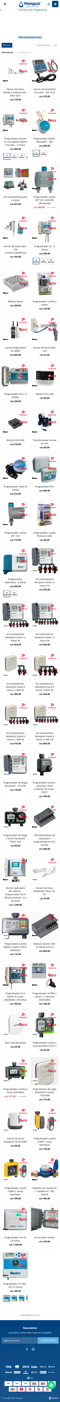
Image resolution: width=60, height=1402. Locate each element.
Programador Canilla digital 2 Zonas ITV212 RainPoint (15, 947)
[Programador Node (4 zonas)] (15, 468)
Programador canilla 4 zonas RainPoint (15, 1091)
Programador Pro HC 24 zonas (15, 1239)
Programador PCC (44, 486)
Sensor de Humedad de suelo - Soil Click (45, 91)
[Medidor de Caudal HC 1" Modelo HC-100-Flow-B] (45, 1170)
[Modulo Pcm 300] (45, 376)
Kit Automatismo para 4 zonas (15, 198)
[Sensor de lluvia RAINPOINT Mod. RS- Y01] (45, 870)
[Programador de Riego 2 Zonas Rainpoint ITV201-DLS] (15, 817)
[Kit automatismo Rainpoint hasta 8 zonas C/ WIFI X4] (45, 666)
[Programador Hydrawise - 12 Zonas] (14, 594)
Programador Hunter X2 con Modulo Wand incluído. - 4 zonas (15, 141)
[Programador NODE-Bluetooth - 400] (43, 153)
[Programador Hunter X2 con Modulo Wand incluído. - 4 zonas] (15, 121)
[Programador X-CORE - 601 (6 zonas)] (21, 1298)
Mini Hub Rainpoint (15, 1042)
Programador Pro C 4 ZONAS (15, 395)
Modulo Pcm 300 (44, 394)
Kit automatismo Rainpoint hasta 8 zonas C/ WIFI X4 (44, 687)
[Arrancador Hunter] (45, 1220)
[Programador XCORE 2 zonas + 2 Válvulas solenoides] (45, 975)
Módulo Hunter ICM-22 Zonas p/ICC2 (45, 945)
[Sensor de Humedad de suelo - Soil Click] (45, 71)
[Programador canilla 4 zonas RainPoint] (15, 1071)
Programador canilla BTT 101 (15, 534)
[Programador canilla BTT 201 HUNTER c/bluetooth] (45, 179)
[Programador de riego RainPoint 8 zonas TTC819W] (45, 1071)
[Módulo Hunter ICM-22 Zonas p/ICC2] (45, 926)
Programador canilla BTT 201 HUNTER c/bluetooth (45, 200)
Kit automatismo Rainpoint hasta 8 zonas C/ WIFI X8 (44, 736)
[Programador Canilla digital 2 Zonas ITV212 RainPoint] (15, 926)
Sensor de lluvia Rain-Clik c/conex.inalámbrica (15, 249)
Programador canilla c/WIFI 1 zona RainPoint (45, 1141)
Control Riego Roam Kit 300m (15, 349)
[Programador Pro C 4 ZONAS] (15, 376)
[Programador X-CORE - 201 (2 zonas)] (15, 1266)
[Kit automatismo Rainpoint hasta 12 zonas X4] (45, 561)
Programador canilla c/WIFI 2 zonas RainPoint (15, 1191)
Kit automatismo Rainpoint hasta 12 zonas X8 (45, 637)
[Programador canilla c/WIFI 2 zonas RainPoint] (15, 1170)
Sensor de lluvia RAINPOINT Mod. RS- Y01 (44, 891)
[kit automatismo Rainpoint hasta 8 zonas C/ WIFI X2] (15, 666)
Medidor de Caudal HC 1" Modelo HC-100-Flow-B (44, 1191)
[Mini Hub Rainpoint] (15, 1025)
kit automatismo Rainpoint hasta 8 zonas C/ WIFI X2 (15, 687)
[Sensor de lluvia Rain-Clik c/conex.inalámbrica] (15, 228)
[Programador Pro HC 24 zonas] (15, 1220)
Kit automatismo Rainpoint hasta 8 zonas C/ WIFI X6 (15, 736)
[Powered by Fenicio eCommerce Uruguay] (53, 1398)
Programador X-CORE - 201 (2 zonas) (15, 1285)
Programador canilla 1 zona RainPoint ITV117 (44, 1044)
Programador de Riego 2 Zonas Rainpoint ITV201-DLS (15, 838)
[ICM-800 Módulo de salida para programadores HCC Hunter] (45, 817)
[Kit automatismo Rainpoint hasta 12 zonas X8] (45, 616)
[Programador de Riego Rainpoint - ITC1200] (15, 765)
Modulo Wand (15, 301)
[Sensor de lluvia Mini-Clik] (45, 330)
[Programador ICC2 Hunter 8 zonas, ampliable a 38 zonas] (15, 975)
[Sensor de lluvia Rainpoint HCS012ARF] (15, 1121)
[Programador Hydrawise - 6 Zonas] (15, 561)
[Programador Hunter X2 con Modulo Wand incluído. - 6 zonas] (14, 156)
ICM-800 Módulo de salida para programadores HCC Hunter (45, 840)
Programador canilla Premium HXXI (45, 534)
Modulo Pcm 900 (15, 440)
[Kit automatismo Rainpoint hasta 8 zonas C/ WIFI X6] (15, 715)
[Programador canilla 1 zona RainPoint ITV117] (45, 1025)
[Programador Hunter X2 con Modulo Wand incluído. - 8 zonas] (21, 156)
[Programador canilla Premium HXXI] (45, 515)
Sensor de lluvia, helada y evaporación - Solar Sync (15, 92)
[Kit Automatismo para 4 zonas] (15, 179)
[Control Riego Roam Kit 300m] (15, 330)
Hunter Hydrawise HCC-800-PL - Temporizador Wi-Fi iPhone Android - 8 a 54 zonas (15, 894)
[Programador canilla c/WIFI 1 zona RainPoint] (45, 1121)
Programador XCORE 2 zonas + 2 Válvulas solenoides (44, 996)
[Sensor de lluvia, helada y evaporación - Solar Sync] (15, 71)
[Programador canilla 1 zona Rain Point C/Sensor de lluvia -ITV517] (45, 765)
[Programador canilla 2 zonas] (45, 283)
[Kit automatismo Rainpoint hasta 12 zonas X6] (15, 616)
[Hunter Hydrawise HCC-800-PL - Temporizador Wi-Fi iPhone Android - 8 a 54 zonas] (15, 870)
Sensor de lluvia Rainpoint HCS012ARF (15, 1140)
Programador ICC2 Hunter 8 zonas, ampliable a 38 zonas (15, 996)
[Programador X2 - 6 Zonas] (45, 228)
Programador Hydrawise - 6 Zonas (15, 581)
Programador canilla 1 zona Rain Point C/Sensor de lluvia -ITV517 (44, 787)
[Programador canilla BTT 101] (15, 515)
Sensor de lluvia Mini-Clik (44, 349)
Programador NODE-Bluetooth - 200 (45, 140)
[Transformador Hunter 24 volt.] (45, 422)
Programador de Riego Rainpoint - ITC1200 (15, 784)
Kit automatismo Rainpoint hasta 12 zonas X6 (15, 637)
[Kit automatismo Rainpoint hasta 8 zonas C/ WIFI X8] (45, 715)
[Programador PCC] (45, 468)
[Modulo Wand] (15, 283)
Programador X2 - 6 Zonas (44, 248)
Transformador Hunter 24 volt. (44, 442)
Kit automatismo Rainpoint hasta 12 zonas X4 (45, 582)
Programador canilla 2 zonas (44, 303)
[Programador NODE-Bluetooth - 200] (45, 121)
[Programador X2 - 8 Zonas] (43, 261)
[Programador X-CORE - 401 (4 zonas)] (14, 1298)
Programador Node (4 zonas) (15, 488)
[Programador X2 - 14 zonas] (51, 261)
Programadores (24, 52)
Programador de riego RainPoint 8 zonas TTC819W (44, 1092)
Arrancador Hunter (44, 1237)
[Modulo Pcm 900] (15, 422)
